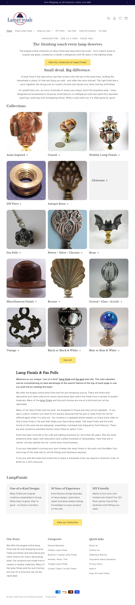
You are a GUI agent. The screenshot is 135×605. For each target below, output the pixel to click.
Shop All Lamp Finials (99, 573)
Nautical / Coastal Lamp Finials (62, 555)
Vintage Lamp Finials (57, 564)
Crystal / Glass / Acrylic (104, 301)
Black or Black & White (63, 350)
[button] (24, 31)
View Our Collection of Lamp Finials (67, 62)
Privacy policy (50, 597)
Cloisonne (98, 180)
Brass (92, 252)
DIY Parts (13, 203)
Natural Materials (56, 545)
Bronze (52, 301)
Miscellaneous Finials (20, 301)
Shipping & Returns (98, 555)
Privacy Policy (95, 564)
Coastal (52, 155)
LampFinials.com (20, 597)
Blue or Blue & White (103, 350)
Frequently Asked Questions (102, 559)
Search (92, 568)
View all (67, 360)
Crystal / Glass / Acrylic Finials (62, 568)
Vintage (11, 350)
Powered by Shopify (35, 597)
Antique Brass (57, 203)
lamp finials (46, 400)
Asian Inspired (16, 155)
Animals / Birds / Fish (58, 559)
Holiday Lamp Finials (103, 155)
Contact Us (94, 550)
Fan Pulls (12, 252)
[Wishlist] (120, 18)
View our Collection (67, 522)
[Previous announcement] (7, 2)
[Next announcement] (127, 2)
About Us (93, 545)
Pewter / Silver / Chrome (63, 252)
